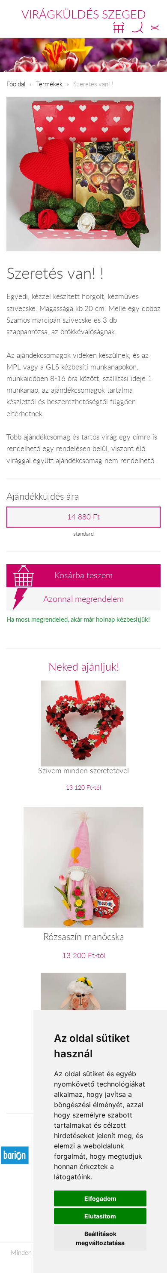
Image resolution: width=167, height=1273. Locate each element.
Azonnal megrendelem (83, 598)
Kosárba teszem (83, 575)
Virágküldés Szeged (83, 14)
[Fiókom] (154, 27)
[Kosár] (118, 27)
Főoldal (15, 83)
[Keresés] (137, 27)
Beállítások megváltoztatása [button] (100, 1238)
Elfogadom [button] (100, 1198)
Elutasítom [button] (100, 1216)
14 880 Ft (83, 517)
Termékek (49, 83)
